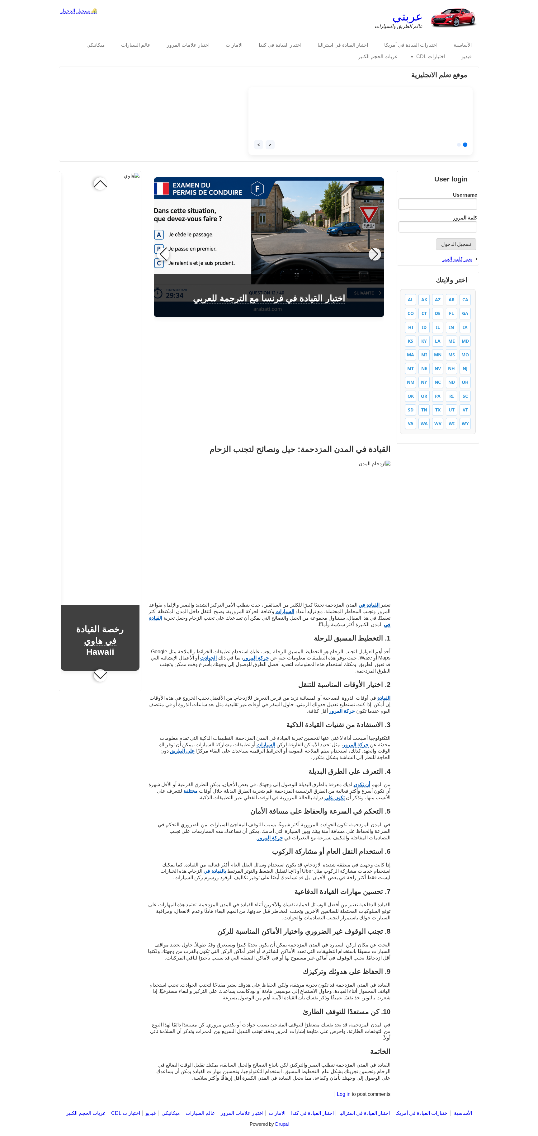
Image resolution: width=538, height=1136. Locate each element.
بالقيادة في (215, 871)
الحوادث (208, 657)
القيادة (383, 698)
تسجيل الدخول (75, 10)
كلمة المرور (465, 217)
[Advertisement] (269, 382)
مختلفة (190, 791)
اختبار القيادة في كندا (312, 1113)
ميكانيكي (171, 1113)
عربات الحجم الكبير (86, 1113)
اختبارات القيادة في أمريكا (422, 1113)
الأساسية (463, 1113)
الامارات (277, 1113)
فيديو (151, 1113)
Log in (344, 1094)
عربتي (407, 16)
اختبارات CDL (125, 1113)
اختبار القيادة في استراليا (364, 1113)
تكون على (334, 797)
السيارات (285, 611)
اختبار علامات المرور (242, 1113)
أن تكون (362, 784)
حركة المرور (256, 657)
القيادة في (369, 605)
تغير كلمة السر (457, 258)
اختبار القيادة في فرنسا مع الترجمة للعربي (269, 298)
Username (465, 195)
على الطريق (182, 750)
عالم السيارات (200, 1113)
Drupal (282, 1124)
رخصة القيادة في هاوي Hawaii (100, 640)
